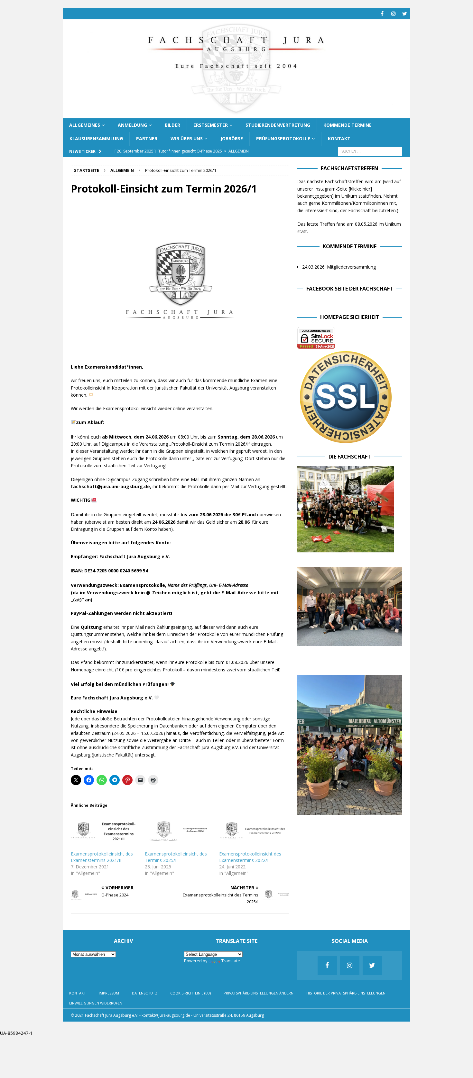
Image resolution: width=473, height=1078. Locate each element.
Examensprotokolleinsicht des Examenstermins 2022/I (250, 857)
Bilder (172, 125)
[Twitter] (404, 13)
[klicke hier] (360, 189)
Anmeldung (132, 125)
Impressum (109, 993)
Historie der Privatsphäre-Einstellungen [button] (345, 993)
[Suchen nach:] (370, 151)
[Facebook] (382, 13)
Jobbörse (231, 138)
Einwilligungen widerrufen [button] (95, 1003)
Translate (230, 961)
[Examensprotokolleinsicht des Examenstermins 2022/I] (253, 831)
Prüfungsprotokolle (283, 138)
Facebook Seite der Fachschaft (349, 288)
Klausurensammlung (96, 138)
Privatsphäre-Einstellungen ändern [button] (258, 993)
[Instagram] (393, 13)
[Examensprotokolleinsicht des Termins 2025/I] (178, 831)
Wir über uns (187, 138)
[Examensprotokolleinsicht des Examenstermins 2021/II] (104, 831)
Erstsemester (210, 125)
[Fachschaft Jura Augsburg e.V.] (236, 114)
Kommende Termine (347, 125)
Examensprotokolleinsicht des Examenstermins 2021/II (102, 857)
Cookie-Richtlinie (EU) (190, 993)
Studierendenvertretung (278, 125)
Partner (146, 138)
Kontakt (339, 138)
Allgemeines (84, 125)
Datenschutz (144, 993)
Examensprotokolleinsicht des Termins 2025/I (176, 857)
